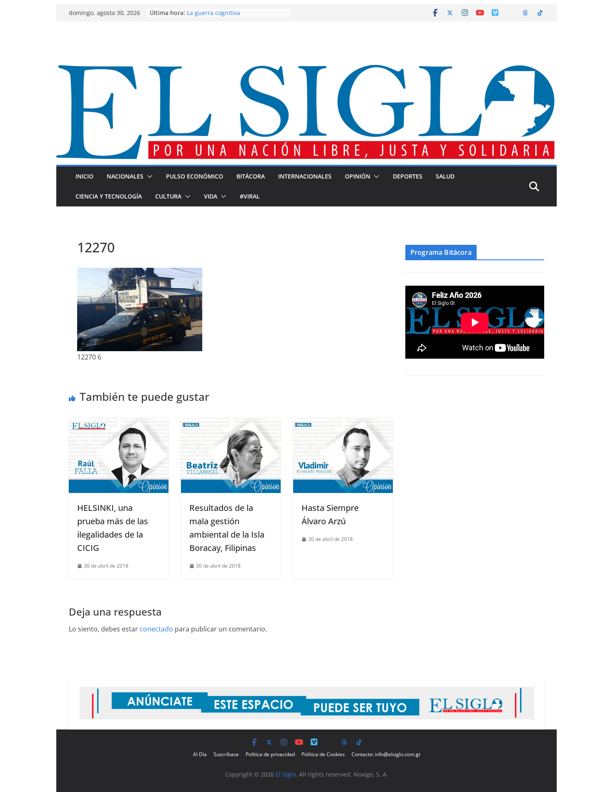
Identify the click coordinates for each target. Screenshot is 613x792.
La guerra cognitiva (213, 13)
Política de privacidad (270, 754)
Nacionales (125, 176)
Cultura (168, 196)
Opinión (357, 176)
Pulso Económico (194, 176)
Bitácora (250, 176)
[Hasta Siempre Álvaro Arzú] (343, 424)
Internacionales (305, 176)
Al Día (200, 754)
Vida (210, 196)
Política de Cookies (323, 754)
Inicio (84, 176)
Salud (445, 176)
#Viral (250, 196)
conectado (156, 629)
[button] (148, 176)
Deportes (407, 176)
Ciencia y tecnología (108, 196)
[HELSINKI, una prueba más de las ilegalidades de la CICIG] (118, 424)
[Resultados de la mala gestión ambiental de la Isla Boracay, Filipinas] (231, 424)
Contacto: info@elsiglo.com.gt (386, 754)
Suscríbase (226, 754)
